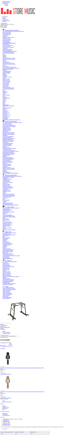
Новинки (4, 18)
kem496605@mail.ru (6, 424)
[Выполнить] (19, 336)
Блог (3, 409)
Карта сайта (5, 408)
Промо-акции (5, 16)
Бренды (4, 17)
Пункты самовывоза (6, 2)
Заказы (4, 331)
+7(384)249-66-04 (6, 421)
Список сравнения (6, 332)
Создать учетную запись (7, 401)
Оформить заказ (7, 327)
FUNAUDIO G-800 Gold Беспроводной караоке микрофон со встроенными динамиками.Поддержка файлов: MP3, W (22, 391)
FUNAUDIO (2, 348)
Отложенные (5, 414)
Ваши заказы (5, 413)
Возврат (6, 5)
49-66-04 (3, 23)
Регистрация (5, 337)
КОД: (1, 368)
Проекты (4, 21)
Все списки (5, 428)
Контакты (7, 4)
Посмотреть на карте (6, 425)
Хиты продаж (5, 19)
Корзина (2, 327)
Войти (1, 337)
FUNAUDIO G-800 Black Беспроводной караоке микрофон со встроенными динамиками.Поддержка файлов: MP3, (22, 367)
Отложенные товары (6, 333)
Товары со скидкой (6, 20)
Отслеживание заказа (4, 336)
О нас (4, 405)
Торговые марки (6, 407)
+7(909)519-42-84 (6, 420)
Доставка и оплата (6, 1)
